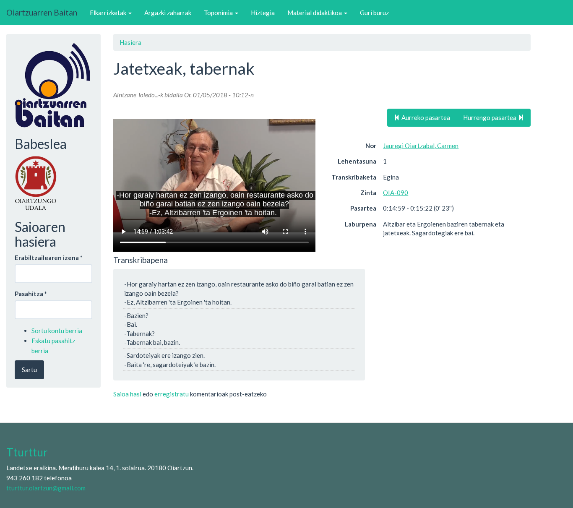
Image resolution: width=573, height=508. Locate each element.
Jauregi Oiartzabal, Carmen (420, 145)
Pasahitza (31, 293)
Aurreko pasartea (425, 117)
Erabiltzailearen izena (49, 257)
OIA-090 (395, 192)
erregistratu (171, 394)
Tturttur (27, 452)
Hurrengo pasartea (490, 117)
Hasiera (130, 42)
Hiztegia (263, 12)
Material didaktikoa (315, 12)
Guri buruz (374, 12)
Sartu (29, 369)
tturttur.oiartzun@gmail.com (46, 488)
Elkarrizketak (109, 12)
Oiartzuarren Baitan (41, 12)
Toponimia (219, 12)
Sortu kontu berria (56, 330)
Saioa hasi (127, 394)
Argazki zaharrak (167, 12)
